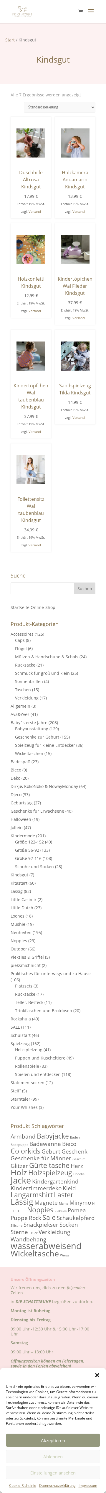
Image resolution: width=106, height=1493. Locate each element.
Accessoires (22, 634)
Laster (63, 1194)
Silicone (16, 1225)
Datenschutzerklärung (57, 1485)
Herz (77, 1165)
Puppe (19, 1217)
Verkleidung (27, 698)
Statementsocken (27, 1082)
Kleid (69, 1188)
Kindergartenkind (55, 1181)
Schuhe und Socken (34, 866)
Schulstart (21, 1035)
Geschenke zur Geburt (37, 737)
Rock (35, 1217)
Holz (19, 1172)
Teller (33, 1233)
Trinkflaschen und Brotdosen (43, 1010)
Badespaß (20, 761)
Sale (49, 1217)
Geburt (51, 1151)
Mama (63, 1203)
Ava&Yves (20, 714)
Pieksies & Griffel (27, 957)
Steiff (16, 1091)
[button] (97, 1375)
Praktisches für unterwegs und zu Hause (51, 973)
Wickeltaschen (29, 753)
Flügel (21, 648)
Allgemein (20, 706)
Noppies (19, 940)
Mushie (18, 924)
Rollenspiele (27, 1066)
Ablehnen (53, 1456)
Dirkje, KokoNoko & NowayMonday (44, 786)
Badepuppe (19, 1145)
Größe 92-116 (28, 858)
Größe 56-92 (27, 850)
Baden (75, 1137)
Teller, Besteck (29, 1002)
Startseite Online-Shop (33, 607)
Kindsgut (19, 875)
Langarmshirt (32, 1194)
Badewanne (45, 1143)
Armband (23, 1136)
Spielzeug (20, 1043)
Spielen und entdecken (38, 1074)
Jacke (21, 1180)
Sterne (19, 1232)
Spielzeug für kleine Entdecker (45, 745)
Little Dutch (22, 907)
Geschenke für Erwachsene (37, 811)
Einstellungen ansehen (53, 1473)
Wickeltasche (35, 1253)
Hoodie (79, 1174)
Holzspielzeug (28, 1049)
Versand (35, 211)
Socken (68, 1224)
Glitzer (19, 1165)
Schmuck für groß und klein (42, 673)
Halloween (21, 819)
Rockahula (21, 1019)
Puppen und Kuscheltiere (40, 1058)
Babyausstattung (31, 729)
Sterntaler (20, 1099)
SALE (15, 1027)
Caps (20, 640)
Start (10, 40)
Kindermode (23, 835)
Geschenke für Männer (41, 1158)
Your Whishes (24, 1107)
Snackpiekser (41, 1224)
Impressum (88, 1485)
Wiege (64, 1255)
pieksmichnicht (26, 965)
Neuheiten (21, 932)
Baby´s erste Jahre (29, 722)
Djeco (16, 794)
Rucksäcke (25, 665)
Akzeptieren (53, 1440)
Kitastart (19, 883)
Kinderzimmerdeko (36, 1188)
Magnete (46, 1202)
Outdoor (19, 949)
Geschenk (74, 1151)
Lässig (17, 891)
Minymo (80, 1202)
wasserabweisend (46, 1246)
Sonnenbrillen (29, 681)
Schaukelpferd (76, 1217)
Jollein (17, 827)
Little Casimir (24, 899)
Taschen (23, 689)
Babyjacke (53, 1136)
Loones (17, 916)
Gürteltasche (49, 1165)
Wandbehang (28, 1239)
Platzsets (23, 986)
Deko (15, 778)
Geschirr (78, 1159)
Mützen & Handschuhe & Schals (46, 657)
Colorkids (25, 1151)
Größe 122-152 (29, 842)
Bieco (16, 770)
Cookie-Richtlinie (22, 1485)
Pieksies (60, 1211)
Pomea (77, 1210)
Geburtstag (22, 803)
